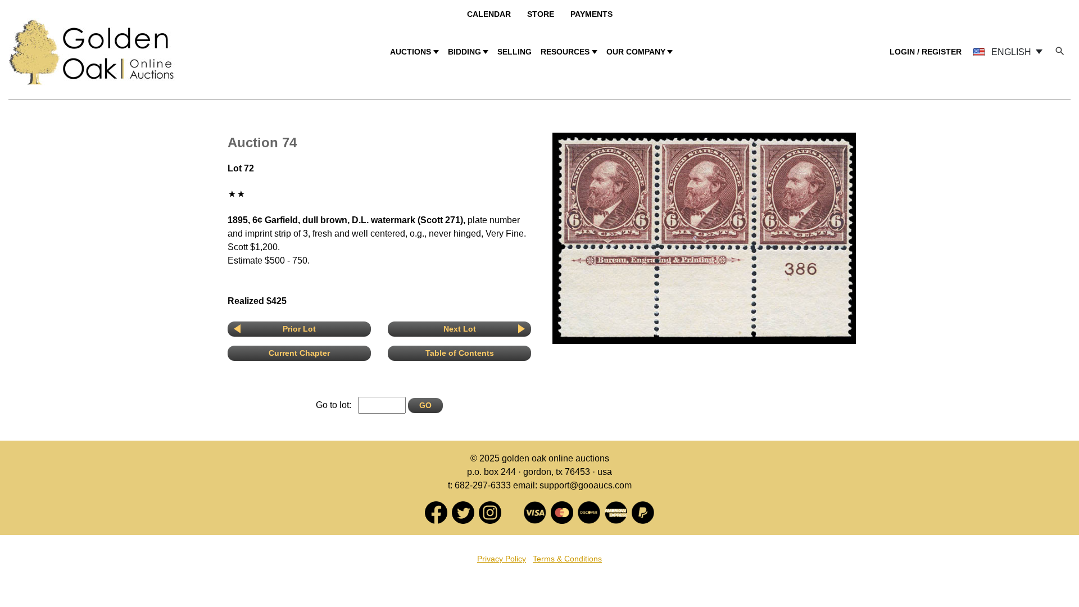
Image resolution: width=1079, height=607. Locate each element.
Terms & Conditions (567, 558)
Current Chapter (299, 352)
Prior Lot (299, 328)
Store (540, 14)
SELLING (514, 51)
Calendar (489, 14)
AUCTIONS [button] (410, 51)
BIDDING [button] (464, 51)
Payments (591, 14)
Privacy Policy (501, 558)
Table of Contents (459, 352)
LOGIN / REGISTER (926, 51)
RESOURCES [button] (565, 51)
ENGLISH (1011, 52)
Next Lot (459, 328)
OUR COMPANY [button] (635, 51)
